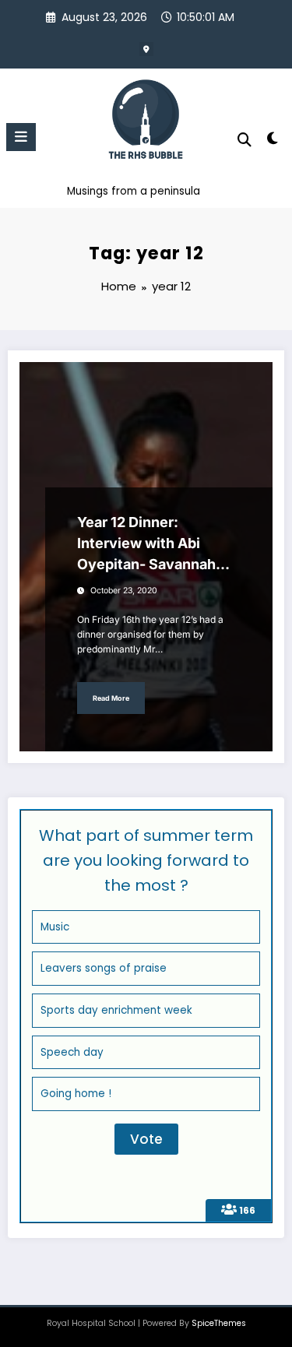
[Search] (244, 139)
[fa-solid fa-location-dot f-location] (146, 49)
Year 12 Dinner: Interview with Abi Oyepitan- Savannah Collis (146, 544)
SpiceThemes (219, 1323)
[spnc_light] (273, 141)
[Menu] (21, 137)
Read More (111, 698)
